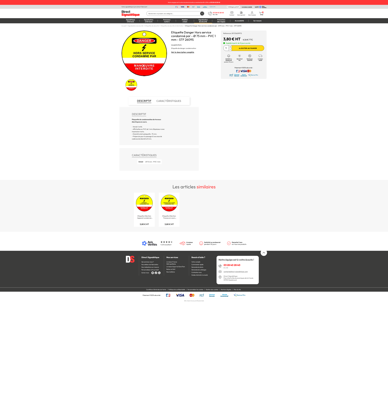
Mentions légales (226, 289)
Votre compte (195, 262)
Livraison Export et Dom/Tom (175, 267)
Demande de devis (197, 267)
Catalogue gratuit (233, 7)
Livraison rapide (247, 7)
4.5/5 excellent (166, 245)
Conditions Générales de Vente (156, 289)
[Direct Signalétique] (130, 13)
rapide (189, 243)
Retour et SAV (170, 269)
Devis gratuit (241, 15)
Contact (231, 15)
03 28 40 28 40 (232, 265)
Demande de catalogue (198, 270)
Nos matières (170, 272)
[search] (202, 13)
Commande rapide (197, 264)
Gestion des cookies (212, 289)
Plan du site (237, 289)
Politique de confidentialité (176, 289)
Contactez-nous (196, 272)
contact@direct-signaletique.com (236, 272)
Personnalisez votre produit (150, 270)
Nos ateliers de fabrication (149, 264)
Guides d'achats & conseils (199, 275)
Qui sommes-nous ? (147, 262)
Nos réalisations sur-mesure (150, 267)
